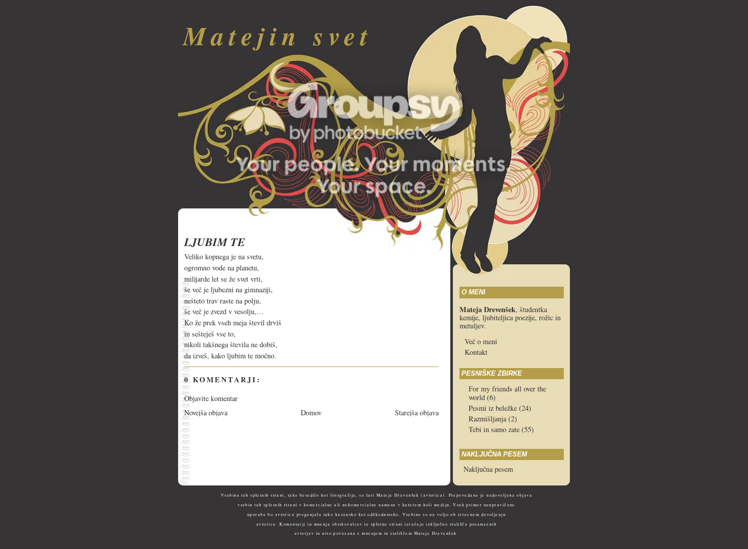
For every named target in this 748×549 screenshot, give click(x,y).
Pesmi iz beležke (494, 408)
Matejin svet (277, 35)
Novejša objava (205, 412)
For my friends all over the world (507, 393)
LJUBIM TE (214, 242)
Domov (311, 412)
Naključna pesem (488, 469)
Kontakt (476, 352)
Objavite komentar (211, 398)
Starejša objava (417, 412)
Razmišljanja (488, 418)
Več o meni (481, 341)
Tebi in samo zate (495, 429)
